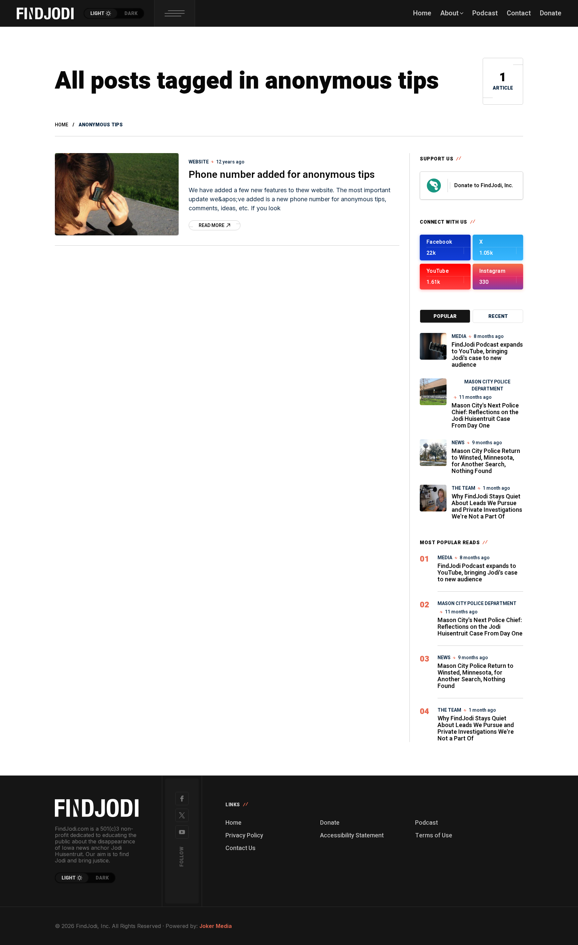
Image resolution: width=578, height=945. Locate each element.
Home (61, 124)
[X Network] (182, 815)
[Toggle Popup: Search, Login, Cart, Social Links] (174, 13)
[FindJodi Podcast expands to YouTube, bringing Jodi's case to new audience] (433, 346)
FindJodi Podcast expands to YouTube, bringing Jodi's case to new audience (487, 354)
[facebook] (182, 798)
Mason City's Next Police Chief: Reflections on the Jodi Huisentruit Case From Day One (485, 415)
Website (199, 161)
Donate (330, 822)
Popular (445, 316)
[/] (445, 247)
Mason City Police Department (487, 385)
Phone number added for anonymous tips (282, 174)
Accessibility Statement (352, 835)
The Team (463, 488)
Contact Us (240, 848)
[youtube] (182, 832)
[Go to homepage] (96, 808)
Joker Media (215, 926)
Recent (498, 316)
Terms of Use (433, 835)
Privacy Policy (244, 835)
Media (459, 336)
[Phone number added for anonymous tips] (117, 194)
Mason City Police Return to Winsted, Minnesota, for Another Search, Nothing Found (486, 461)
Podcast (426, 822)
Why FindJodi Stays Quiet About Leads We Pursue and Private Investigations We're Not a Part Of (487, 506)
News (458, 442)
